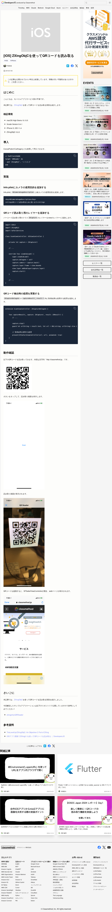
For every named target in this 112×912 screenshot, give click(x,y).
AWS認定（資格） (58, 880)
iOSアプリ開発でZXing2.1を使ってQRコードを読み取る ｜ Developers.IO (36, 736)
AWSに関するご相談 (78, 868)
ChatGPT (18, 869)
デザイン (55, 893)
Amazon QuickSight (7, 890)
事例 (87, 8)
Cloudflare (34, 893)
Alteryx (33, 882)
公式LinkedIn (97, 880)
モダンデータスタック (22, 893)
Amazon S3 (4, 882)
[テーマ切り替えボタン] (109, 2)
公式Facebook (97, 877)
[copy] (75, 155)
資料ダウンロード (77, 871)
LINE (32, 869)
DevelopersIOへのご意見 (79, 865)
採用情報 (74, 880)
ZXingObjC (18, 105)
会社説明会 (74, 8)
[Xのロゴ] (104, 847)
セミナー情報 (76, 877)
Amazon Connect (6, 901)
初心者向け (56, 874)
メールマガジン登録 (78, 874)
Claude (33, 8)
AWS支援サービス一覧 (100, 868)
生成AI (17, 864)
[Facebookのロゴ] (99, 847)
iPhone (14, 60)
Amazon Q (18, 880)
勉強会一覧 (97, 276)
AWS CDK (4, 887)
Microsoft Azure (35, 866)
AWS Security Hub (6, 872)
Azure (59, 8)
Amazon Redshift (6, 893)
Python (17, 895)
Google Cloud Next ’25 (59, 864)
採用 (92, 8)
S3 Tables (4, 885)
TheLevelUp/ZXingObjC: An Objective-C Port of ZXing (28, 732)
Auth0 (32, 874)
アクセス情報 (97, 883)
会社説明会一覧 (97, 269)
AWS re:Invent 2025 (59, 866)
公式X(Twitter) (97, 871)
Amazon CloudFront (7, 898)
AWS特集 (4, 864)
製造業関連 (56, 882)
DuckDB (33, 890)
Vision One (34, 898)
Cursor (17, 887)
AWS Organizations (7, 874)
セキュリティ (19, 898)
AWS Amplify (5, 895)
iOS (7, 60)
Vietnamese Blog (58, 898)
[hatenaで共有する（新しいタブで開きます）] (67, 66)
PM (16, 901)
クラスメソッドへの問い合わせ (81, 862)
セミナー (65, 8)
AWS (27, 8)
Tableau (33, 877)
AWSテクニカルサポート (60, 877)
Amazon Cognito (6, 869)
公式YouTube (97, 874)
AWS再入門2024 (58, 869)
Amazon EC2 (5, 880)
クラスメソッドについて (100, 862)
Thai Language (57, 895)
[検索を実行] (86, 3)
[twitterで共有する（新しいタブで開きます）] (76, 66)
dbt (32, 887)
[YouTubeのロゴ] (109, 847)
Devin (17, 885)
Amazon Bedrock (20, 874)
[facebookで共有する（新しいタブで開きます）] (72, 66)
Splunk (33, 895)
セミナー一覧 (97, 263)
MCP (16, 866)
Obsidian (18, 890)
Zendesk (33, 872)
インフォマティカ (36, 885)
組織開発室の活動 (58, 890)
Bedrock (41, 8)
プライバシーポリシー (99, 886)
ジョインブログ (57, 885)
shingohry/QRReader (15, 715)
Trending (21, 8)
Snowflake (34, 880)
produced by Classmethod (26, 3)
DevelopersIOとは (98, 865)
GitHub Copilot (19, 882)
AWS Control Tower (7, 877)
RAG (16, 877)
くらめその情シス (58, 887)
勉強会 (82, 8)
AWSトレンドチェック (59, 872)
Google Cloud (50, 8)
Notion (33, 901)
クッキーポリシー (98, 889)
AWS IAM (4, 866)
